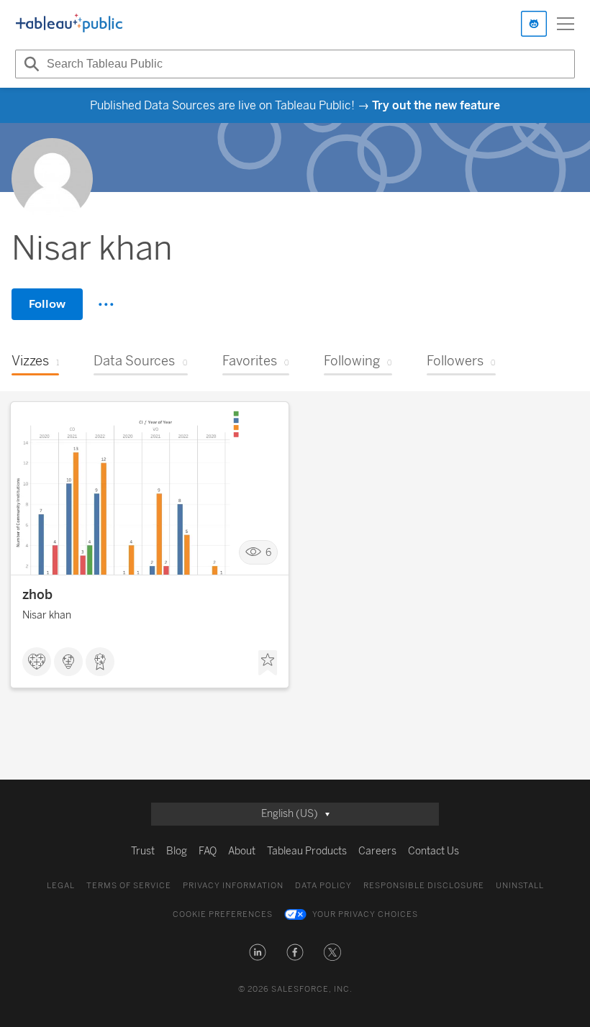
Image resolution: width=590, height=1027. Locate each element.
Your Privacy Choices (365, 914)
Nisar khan (46, 615)
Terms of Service (128, 885)
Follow (47, 303)
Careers (377, 851)
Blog (176, 851)
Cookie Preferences (223, 914)
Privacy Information (233, 885)
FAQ (208, 851)
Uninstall (520, 885)
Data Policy (323, 885)
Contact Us (433, 851)
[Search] (29, 64)
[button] (257, 952)
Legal (61, 885)
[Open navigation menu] (565, 23)
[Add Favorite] (267, 663)
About (241, 851)
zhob (37, 595)
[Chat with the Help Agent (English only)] (534, 24)
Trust (143, 851)
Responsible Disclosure (423, 885)
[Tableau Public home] (69, 23)
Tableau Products (307, 851)
